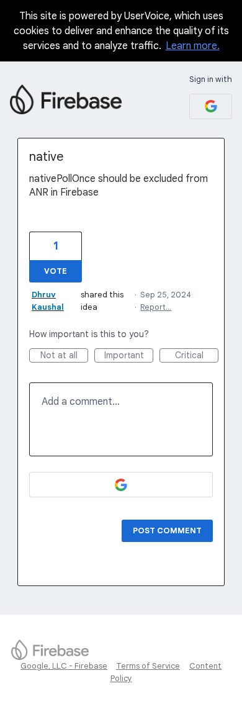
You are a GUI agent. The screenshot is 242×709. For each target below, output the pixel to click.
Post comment (167, 530)
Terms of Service (148, 666)
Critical (196, 356)
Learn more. (193, 46)
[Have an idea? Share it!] (66, 99)
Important (128, 356)
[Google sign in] (210, 106)
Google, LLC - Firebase (63, 666)
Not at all (64, 356)
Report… (155, 307)
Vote (55, 271)
